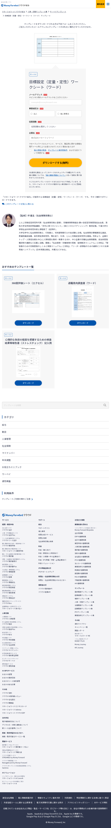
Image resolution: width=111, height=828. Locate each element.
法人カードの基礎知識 (83, 563)
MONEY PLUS (81, 640)
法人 (35, 114)
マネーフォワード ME (82, 635)
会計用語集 (79, 533)
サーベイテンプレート (58, 11)
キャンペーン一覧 (81, 627)
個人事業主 (64, 114)
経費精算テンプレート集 (84, 595)
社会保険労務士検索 (45, 541)
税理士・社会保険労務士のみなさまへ (52, 580)
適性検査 (6, 481)
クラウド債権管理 (11, 571)
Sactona (16, 767)
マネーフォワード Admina (11, 710)
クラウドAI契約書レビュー (11, 696)
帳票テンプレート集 (82, 599)
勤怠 (4, 431)
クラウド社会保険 (9, 644)
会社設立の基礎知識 (82, 557)
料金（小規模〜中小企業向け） (49, 556)
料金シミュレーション (46, 563)
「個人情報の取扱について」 (55, 175)
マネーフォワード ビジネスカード (14, 706)
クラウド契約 (7, 693)
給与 (4, 424)
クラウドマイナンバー (10, 649)
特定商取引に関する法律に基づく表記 (92, 798)
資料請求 (100, 4)
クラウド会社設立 (8, 699)
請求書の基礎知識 (81, 550)
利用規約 (68, 798)
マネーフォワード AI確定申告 (12, 550)
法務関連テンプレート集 (84, 605)
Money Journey (80, 644)
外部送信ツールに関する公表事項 (18, 802)
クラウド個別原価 (9, 592)
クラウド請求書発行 (13, 560)
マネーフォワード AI (13, 783)
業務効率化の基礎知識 (83, 567)
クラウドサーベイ (10, 660)
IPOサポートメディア (46, 572)
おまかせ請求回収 (8, 678)
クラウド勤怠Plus (12, 628)
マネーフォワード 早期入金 (12, 751)
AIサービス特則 (100, 802)
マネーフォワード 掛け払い (12, 607)
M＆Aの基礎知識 (81, 577)
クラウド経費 (7, 576)
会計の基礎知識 (80, 540)
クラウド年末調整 (8, 639)
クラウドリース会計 (11, 539)
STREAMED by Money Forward (13, 756)
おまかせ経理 (7, 674)
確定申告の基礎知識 (82, 543)
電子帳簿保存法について (11, 721)
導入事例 (41, 531)
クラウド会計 (7, 529)
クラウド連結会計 (8, 597)
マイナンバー (8, 452)
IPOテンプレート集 (82, 612)
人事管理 (6, 438)
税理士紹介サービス (45, 535)
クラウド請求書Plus (9, 566)
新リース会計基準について (12, 728)
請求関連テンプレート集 (84, 592)
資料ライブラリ (80, 624)
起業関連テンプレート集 (84, 609)
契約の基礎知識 (80, 553)
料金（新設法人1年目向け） (48, 553)
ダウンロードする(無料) (55, 162)
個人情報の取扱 (40, 150)
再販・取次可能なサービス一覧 (13, 736)
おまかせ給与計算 (8, 684)
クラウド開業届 (8, 703)
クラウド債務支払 (8, 581)
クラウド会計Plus (10, 534)
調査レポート (79, 630)
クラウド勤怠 (11, 623)
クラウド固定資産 (9, 586)
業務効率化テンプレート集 (84, 615)
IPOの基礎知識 (80, 560)
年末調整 (6, 460)
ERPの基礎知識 (80, 536)
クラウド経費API (44, 592)
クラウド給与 (7, 634)
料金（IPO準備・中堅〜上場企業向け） (52, 560)
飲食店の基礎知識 (81, 570)
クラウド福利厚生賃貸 (10, 654)
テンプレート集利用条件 (57, 150)
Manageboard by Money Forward (14, 762)
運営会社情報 (8, 798)
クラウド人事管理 (8, 618)
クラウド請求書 (13, 555)
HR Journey (79, 648)
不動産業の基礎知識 (82, 580)
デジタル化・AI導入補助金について (15, 725)
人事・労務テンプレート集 (37, 11)
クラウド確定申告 (13, 545)
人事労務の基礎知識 (82, 547)
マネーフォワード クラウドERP (13, 713)
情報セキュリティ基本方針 (49, 798)
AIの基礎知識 (79, 583)
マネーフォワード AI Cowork (13, 777)
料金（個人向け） (44, 550)
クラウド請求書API (45, 589)
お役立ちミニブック (12, 467)
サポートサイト (44, 528)
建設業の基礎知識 (81, 573)
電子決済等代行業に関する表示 (50, 802)
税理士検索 (42, 538)
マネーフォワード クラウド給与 (13, 11)
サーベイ (6, 474)
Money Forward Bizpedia (85, 529)
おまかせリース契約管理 (11, 681)
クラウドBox (11, 602)
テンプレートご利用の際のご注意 (16, 499)
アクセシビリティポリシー (78, 802)
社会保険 (6, 445)
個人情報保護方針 (25, 798)
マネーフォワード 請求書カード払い (15, 746)
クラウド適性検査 (8, 665)
